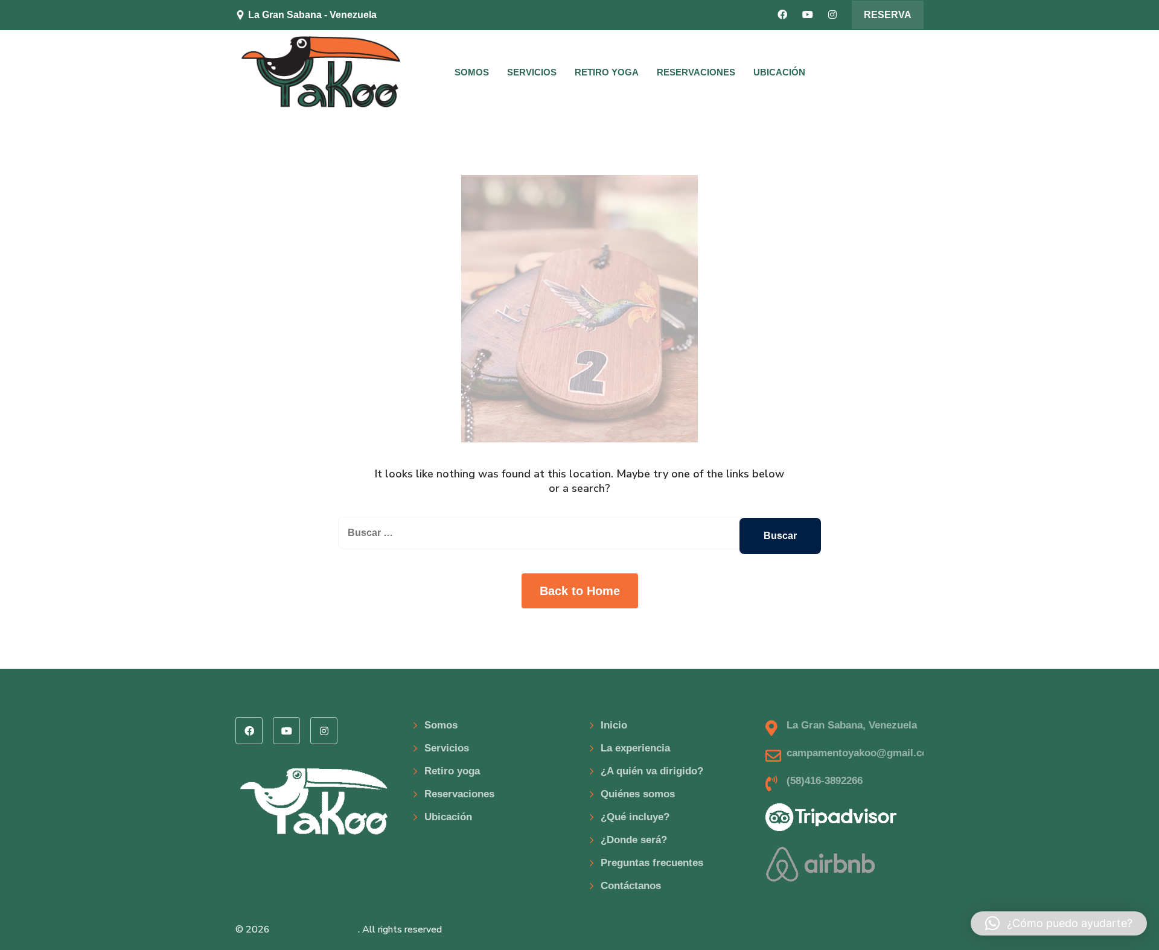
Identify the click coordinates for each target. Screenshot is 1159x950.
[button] (1059, 923)
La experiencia (635, 748)
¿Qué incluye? (635, 817)
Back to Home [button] (580, 591)
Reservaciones (696, 72)
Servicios (532, 72)
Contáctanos (631, 885)
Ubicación (779, 72)
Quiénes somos (638, 794)
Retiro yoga (607, 72)
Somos (472, 72)
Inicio (614, 725)
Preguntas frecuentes (652, 863)
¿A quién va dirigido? (652, 771)
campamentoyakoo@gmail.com (485, 15)
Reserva (888, 15)
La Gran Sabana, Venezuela (852, 725)
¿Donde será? (634, 840)
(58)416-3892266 (825, 780)
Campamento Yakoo (315, 929)
